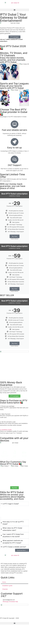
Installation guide (7, 585)
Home (4, 582)
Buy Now (14, 236)
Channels (5, 589)
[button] (14, 10)
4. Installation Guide (6, 429)
